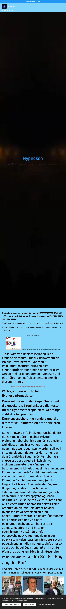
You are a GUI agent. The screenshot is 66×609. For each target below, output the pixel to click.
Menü (62, 7)
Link (15, 382)
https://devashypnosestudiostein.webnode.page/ (28, 386)
